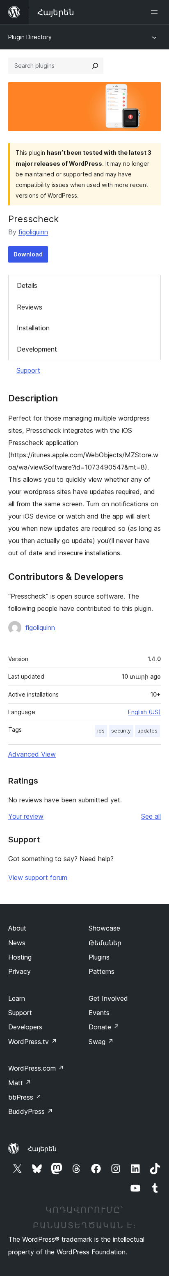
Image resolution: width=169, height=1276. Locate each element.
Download (28, 254)
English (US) (144, 711)
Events (99, 1013)
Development (37, 349)
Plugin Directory (30, 36)
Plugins (99, 957)
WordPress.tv (32, 1042)
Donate (104, 1027)
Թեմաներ (105, 943)
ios (101, 731)
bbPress (24, 1097)
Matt (19, 1083)
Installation (33, 328)
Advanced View (32, 754)
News (16, 943)
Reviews (29, 307)
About (17, 928)
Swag (101, 1042)
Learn (16, 998)
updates (147, 731)
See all (151, 816)
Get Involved (108, 998)
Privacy (19, 971)
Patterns (101, 971)
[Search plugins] (95, 66)
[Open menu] (156, 12)
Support (28, 370)
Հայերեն (42, 1149)
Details (27, 285)
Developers (25, 1027)
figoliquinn (33, 232)
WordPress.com (36, 1068)
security (121, 731)
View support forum (37, 877)
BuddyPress (30, 1111)
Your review (25, 816)
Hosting (20, 957)
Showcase (104, 928)
